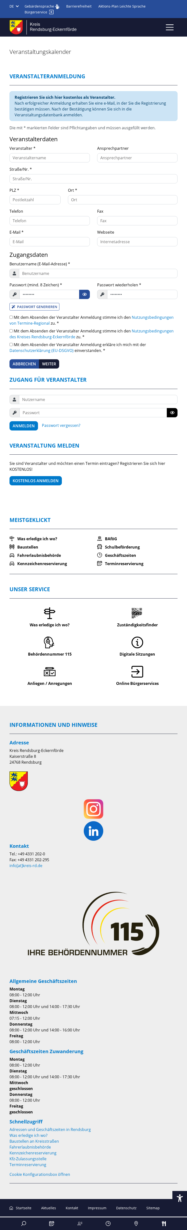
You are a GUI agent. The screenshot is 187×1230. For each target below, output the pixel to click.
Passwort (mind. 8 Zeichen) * (35, 285)
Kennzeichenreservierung (32, 1153)
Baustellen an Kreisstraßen (34, 1141)
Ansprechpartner (113, 148)
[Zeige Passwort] (84, 294)
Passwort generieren (37, 306)
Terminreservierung (27, 1164)
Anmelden (24, 426)
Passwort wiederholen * (119, 285)
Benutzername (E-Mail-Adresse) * (39, 264)
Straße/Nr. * (20, 169)
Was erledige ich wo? (28, 1135)
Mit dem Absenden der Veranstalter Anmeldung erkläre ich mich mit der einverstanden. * (77, 347)
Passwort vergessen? (61, 425)
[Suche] (23, 1223)
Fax (100, 211)
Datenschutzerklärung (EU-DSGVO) (41, 350)
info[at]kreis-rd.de (25, 865)
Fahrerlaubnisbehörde (30, 1147)
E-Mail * (16, 232)
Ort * (72, 190)
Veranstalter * (22, 148)
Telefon (16, 211)
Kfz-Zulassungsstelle (28, 1158)
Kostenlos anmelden (36, 480)
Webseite (105, 232)
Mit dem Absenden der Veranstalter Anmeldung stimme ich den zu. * (91, 320)
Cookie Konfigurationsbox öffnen (39, 1174)
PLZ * (14, 190)
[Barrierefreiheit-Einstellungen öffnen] (179, 1198)
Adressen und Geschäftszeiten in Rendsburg (50, 1129)
